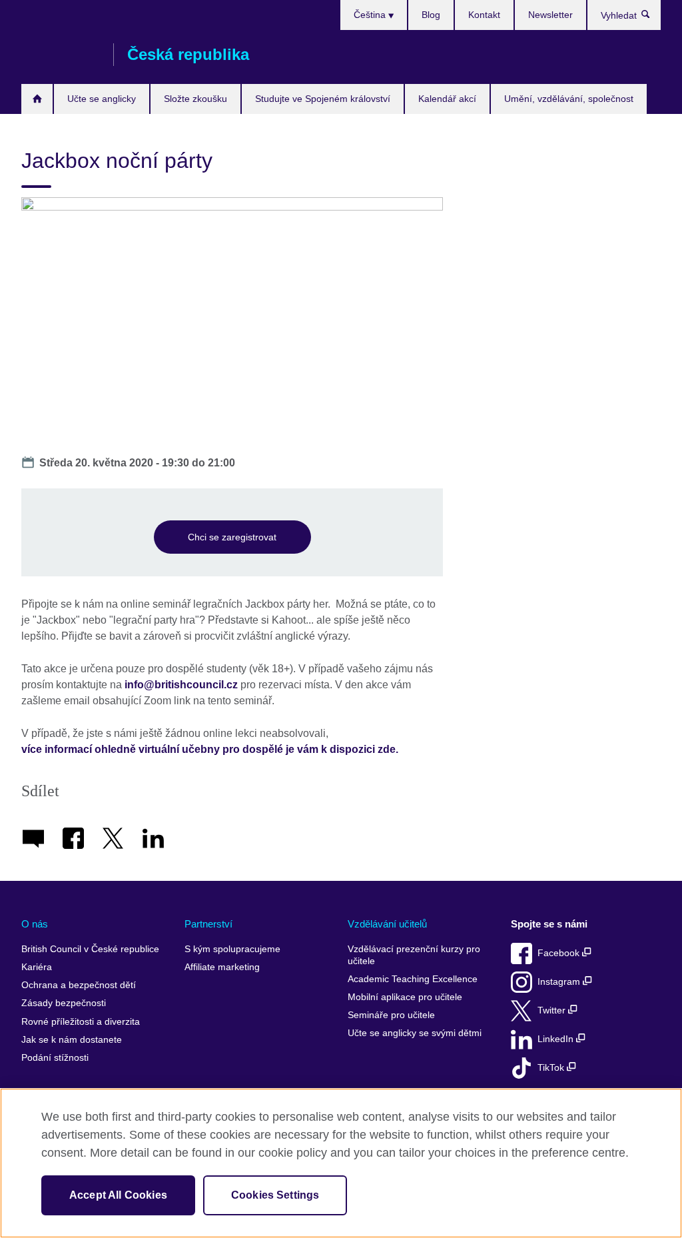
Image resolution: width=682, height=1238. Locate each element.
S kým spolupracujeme (232, 949)
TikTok (552, 1068)
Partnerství (208, 923)
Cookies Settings (275, 1195)
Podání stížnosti (55, 1058)
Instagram (560, 982)
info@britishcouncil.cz (181, 684)
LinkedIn (556, 1039)
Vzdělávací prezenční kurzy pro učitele (414, 955)
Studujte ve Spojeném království (322, 98)
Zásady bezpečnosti (63, 1003)
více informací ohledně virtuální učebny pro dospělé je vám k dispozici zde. (209, 749)
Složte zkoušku (195, 98)
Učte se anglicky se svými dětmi (415, 1033)
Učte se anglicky (101, 98)
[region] (341, 1163)
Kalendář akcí (447, 98)
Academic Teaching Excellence (413, 979)
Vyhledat (652, 17)
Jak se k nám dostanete (71, 1040)
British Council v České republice (90, 949)
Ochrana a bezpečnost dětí (78, 985)
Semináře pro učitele (391, 1015)
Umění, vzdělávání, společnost (568, 98)
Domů (37, 99)
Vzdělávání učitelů (387, 923)
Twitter (552, 1010)
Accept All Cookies (118, 1195)
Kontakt (484, 14)
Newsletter (550, 14)
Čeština (371, 14)
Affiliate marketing (222, 967)
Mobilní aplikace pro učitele (405, 997)
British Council (60, 54)
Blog (431, 14)
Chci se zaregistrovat (232, 537)
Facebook (559, 953)
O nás (34, 923)
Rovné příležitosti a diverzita (80, 1022)
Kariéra (36, 967)
